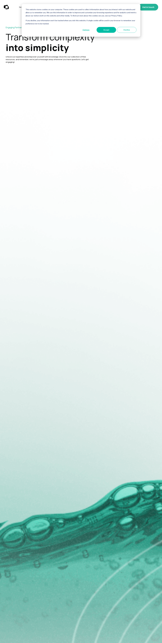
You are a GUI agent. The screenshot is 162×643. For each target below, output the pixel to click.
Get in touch (148, 7)
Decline (127, 30)
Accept (106, 30)
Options (86, 30)
